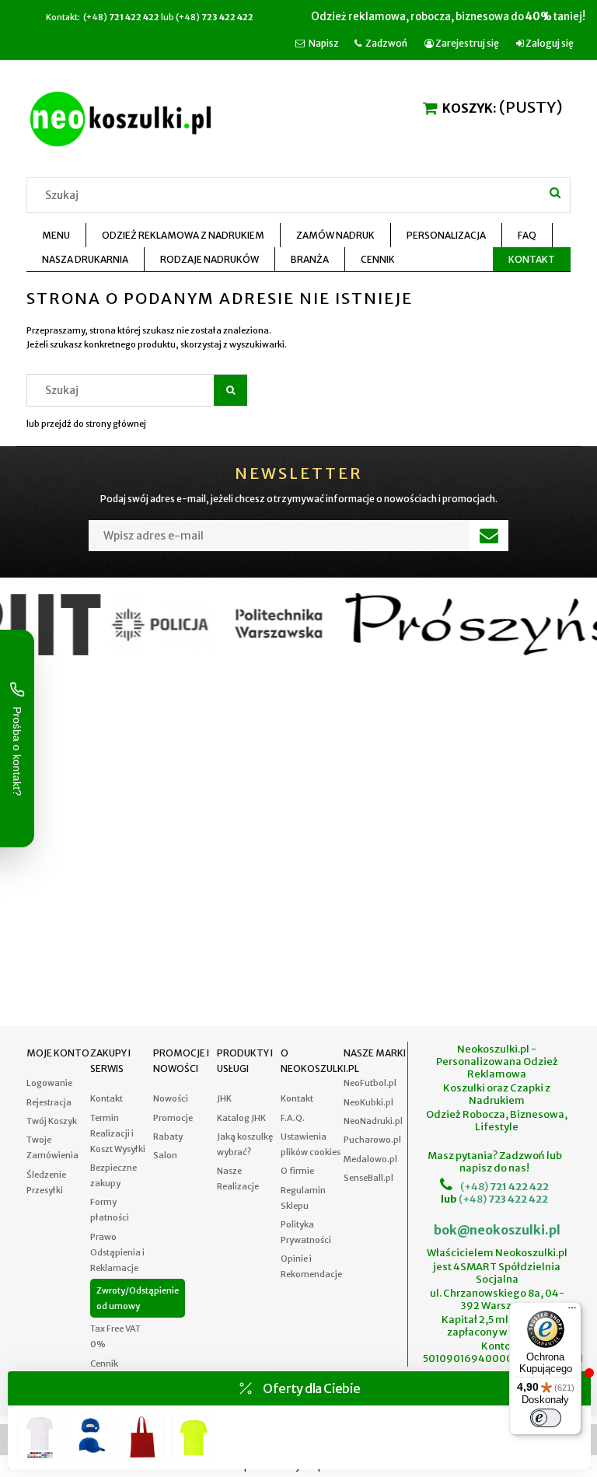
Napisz (324, 43)
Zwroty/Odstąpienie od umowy (137, 1298)
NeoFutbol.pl (370, 1082)
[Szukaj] (555, 192)
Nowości (170, 1098)
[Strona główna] (123, 116)
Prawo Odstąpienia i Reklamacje (117, 1252)
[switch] (545, 1418)
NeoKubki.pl (368, 1102)
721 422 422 (518, 1186)
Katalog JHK (241, 1117)
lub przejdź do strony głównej (86, 423)
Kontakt (106, 1098)
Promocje (173, 1117)
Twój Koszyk (51, 1121)
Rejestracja (49, 1102)
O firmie (297, 1170)
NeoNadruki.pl (373, 1121)
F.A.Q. (293, 1117)
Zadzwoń (386, 43)
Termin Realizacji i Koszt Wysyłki (117, 1133)
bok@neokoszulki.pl (497, 1230)
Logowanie (49, 1082)
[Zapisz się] (489, 535)
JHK (224, 1098)
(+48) (474, 1186)
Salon (165, 1155)
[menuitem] (56, 235)
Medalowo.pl (370, 1159)
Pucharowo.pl (372, 1139)
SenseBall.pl (368, 1177)
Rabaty (168, 1136)
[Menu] (572, 1311)
